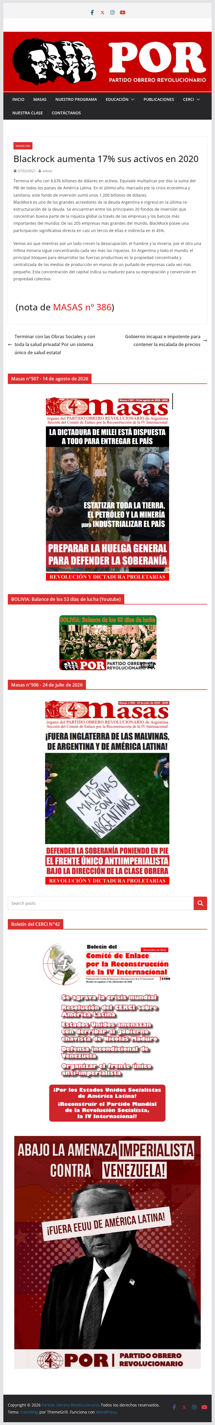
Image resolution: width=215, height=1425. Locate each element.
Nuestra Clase (27, 112)
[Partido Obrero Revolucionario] (107, 36)
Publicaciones (159, 99)
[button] (131, 99)
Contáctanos (66, 112)
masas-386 (23, 146)
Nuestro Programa (76, 99)
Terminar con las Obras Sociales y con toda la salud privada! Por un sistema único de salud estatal (55, 344)
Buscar (200, 903)
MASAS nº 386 (82, 307)
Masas (39, 99)
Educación (117, 99)
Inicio (18, 99)
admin (47, 171)
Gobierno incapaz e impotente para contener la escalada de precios (162, 340)
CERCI (188, 99)
